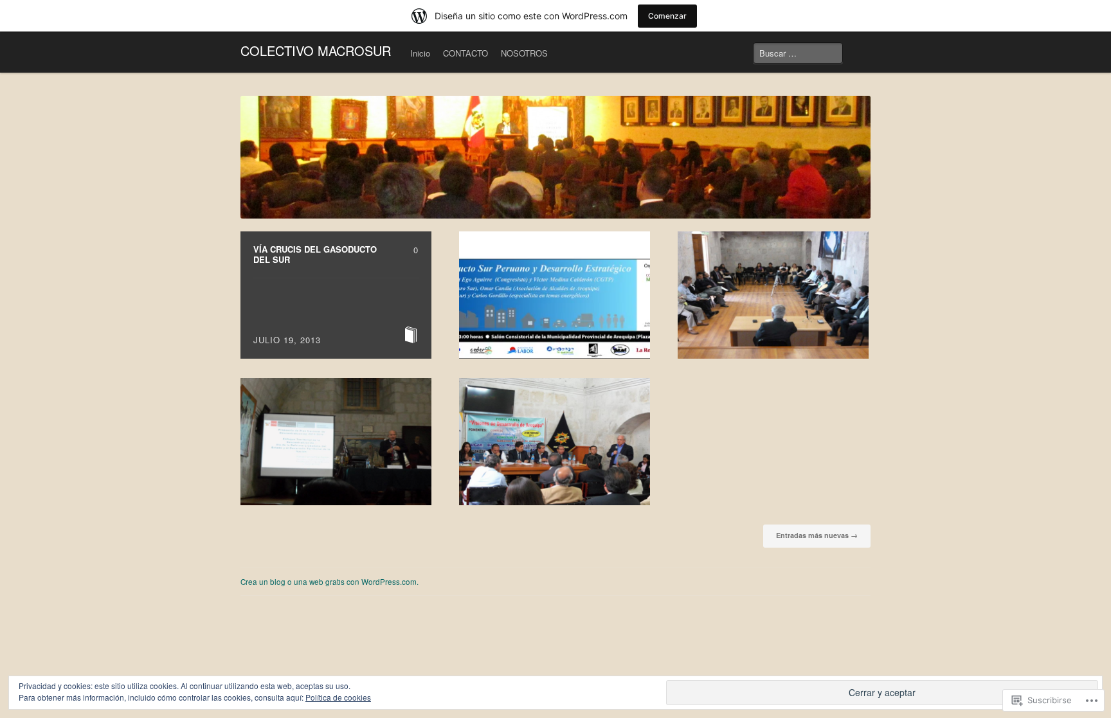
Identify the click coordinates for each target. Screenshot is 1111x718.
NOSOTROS (524, 53)
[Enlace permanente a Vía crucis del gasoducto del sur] (335, 295)
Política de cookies (338, 697)
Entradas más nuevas (817, 535)
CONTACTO (465, 53)
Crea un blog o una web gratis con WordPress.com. (329, 582)
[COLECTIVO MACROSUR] (555, 157)
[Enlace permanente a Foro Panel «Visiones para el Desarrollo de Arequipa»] (554, 441)
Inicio (420, 53)
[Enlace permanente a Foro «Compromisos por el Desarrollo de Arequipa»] (773, 295)
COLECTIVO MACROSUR (315, 50)
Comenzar (667, 16)
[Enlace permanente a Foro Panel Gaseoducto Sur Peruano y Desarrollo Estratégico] (554, 295)
